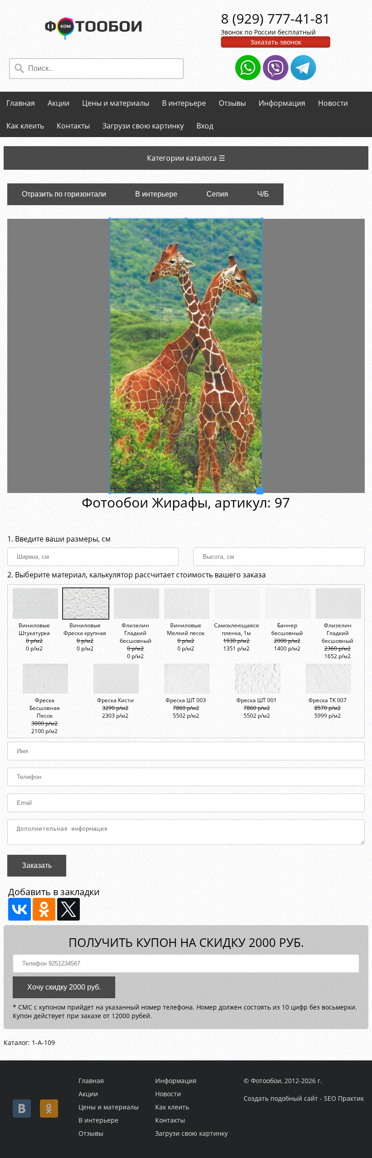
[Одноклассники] (44, 909)
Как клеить (25, 126)
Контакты (73, 126)
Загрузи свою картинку (143, 126)
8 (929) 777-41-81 (275, 18)
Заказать (37, 865)
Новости (333, 103)
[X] (68, 909)
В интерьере (184, 103)
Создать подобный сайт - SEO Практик (304, 1098)
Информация (282, 103)
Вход (204, 126)
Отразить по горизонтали (64, 194)
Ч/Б (263, 194)
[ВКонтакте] (19, 909)
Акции (58, 103)
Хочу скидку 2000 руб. (64, 987)
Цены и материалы (115, 103)
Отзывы (232, 103)
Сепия (217, 194)
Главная (20, 103)
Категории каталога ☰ (186, 158)
